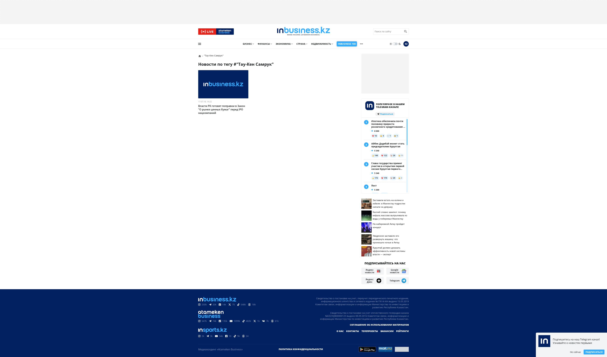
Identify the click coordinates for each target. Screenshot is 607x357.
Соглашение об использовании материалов (379, 324)
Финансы (264, 43)
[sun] (390, 44)
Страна (300, 43)
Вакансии (387, 331)
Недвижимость (321, 43)
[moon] (399, 44)
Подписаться (594, 352)
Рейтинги (402, 331)
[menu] (200, 44)
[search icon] (405, 31)
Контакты (352, 331)
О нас (340, 331)
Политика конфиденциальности (301, 349)
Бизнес (247, 43)
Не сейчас (575, 352)
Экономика (283, 43)
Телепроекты (370, 331)
